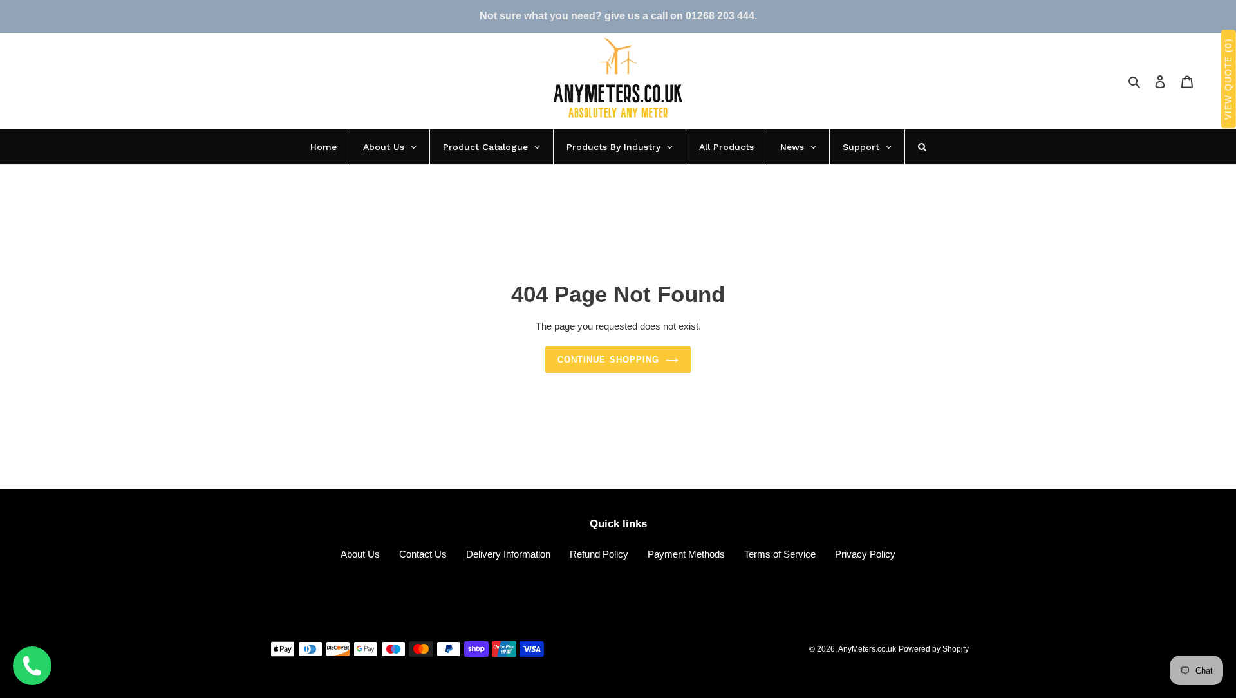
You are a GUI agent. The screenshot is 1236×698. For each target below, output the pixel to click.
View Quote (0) (1228, 79)
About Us (360, 554)
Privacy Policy (865, 554)
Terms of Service (780, 554)
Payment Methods (686, 554)
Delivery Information (508, 554)
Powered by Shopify (934, 649)
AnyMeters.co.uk (867, 649)
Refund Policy (599, 554)
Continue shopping (608, 359)
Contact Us (423, 554)
